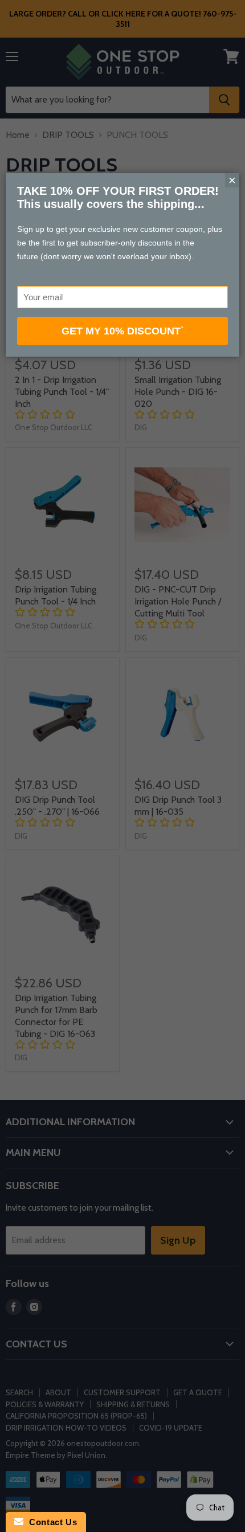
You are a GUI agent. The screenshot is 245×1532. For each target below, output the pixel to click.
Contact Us (50, 1522)
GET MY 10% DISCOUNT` (123, 331)
